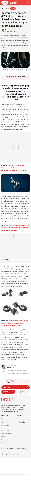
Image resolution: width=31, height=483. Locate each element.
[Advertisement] (15, 247)
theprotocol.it (5, 451)
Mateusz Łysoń (9, 29)
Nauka (19, 419)
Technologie (5, 419)
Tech (14, 8)
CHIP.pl (8, 448)
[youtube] (3, 371)
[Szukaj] (24, 2)
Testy (3, 422)
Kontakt (3, 436)
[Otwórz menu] (28, 2)
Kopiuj (24, 392)
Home (5, 8)
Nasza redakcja (6, 433)
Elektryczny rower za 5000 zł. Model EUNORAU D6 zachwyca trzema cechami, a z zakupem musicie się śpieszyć (14, 168)
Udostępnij (6, 387)
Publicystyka (21, 422)
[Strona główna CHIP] (14, 2)
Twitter (5, 392)
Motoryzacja (5, 425)
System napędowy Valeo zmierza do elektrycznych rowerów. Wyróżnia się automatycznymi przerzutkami (15, 323)
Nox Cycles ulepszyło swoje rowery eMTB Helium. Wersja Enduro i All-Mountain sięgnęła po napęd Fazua (15, 227)
